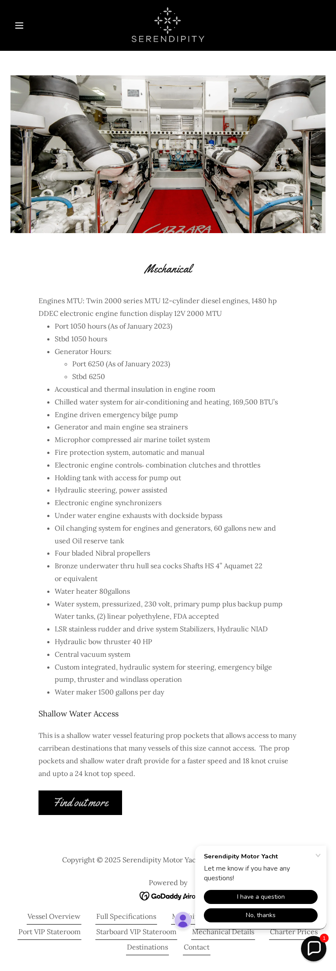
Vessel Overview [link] (54, 916)
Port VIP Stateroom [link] (49, 931)
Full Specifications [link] (126, 916)
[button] (34, 25)
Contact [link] (197, 947)
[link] (168, 24)
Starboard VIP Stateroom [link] (136, 931)
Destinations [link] (147, 947)
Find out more (80, 802)
